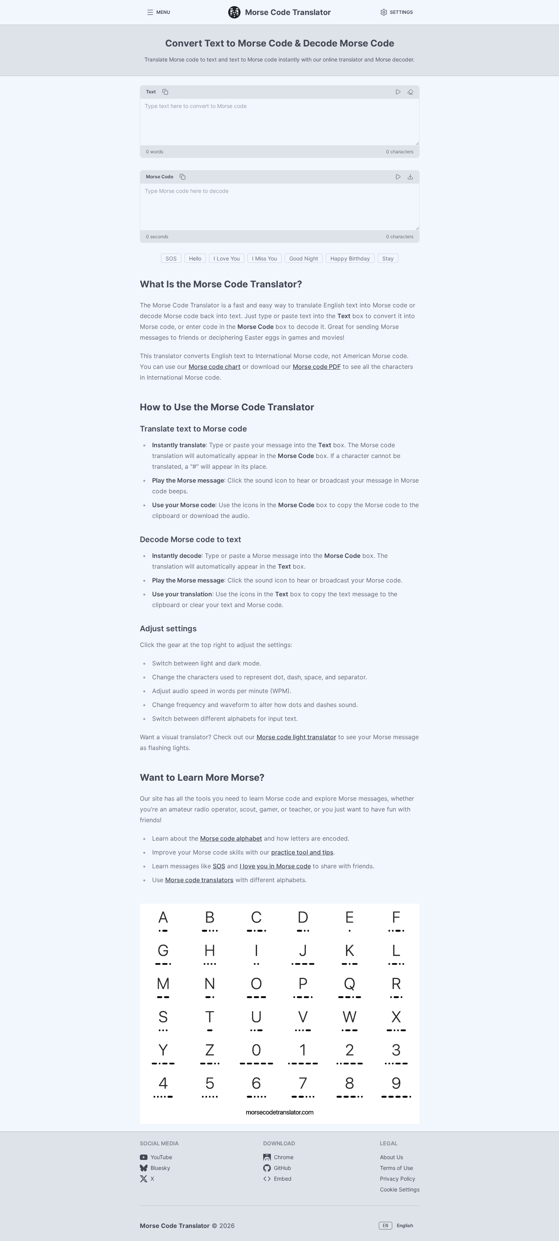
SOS (171, 258)
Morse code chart (215, 366)
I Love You (227, 258)
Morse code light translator (296, 737)
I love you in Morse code (275, 866)
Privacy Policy (397, 1178)
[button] (158, 12)
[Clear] (410, 92)
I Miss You (264, 258)
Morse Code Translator (175, 1225)
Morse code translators (199, 880)
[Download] (410, 177)
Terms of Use (396, 1168)
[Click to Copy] (165, 92)
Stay (388, 258)
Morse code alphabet (231, 838)
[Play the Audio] (398, 92)
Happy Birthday (350, 258)
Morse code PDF (317, 366)
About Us (391, 1157)
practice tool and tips (302, 852)
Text (151, 92)
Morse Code (159, 176)
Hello (195, 258)
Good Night (303, 258)
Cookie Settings (400, 1189)
